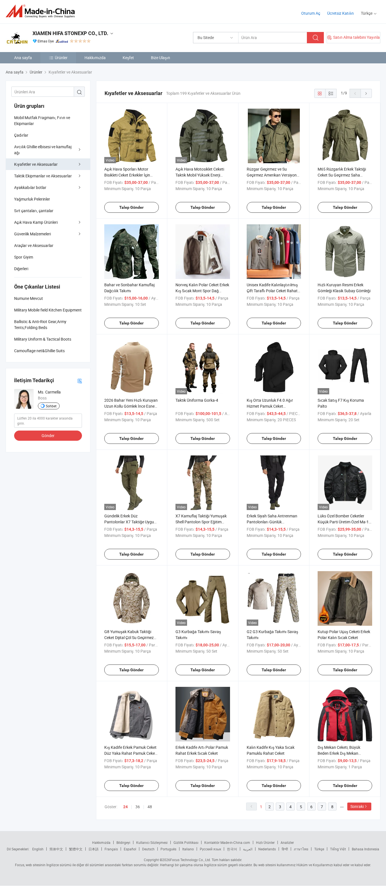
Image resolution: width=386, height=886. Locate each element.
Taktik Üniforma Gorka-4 (196, 400)
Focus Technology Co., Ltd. (190, 859)
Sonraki (357, 806)
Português (168, 849)
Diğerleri (21, 268)
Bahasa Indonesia (365, 849)
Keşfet (128, 57)
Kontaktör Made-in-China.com (227, 842)
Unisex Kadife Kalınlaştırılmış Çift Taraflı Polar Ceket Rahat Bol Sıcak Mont (272, 290)
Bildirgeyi (123, 842)
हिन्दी (285, 849)
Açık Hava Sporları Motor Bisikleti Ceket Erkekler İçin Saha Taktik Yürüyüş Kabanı (128, 175)
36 (137, 806)
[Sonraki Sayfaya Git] (366, 93)
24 (125, 807)
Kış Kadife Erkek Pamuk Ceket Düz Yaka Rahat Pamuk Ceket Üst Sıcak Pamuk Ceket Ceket (130, 753)
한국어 (232, 849)
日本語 (93, 849)
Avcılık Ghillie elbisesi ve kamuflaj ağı (42, 149)
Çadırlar (21, 135)
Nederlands (267, 849)
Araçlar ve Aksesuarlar (33, 245)
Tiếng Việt (338, 849)
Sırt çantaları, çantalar (33, 210)
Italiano (188, 849)
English (38, 849)
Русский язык (210, 849)
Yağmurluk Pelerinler (32, 199)
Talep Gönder (131, 207)
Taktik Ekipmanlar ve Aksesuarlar (43, 176)
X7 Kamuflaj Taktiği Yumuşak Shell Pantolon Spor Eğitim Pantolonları (201, 521)
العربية (247, 849)
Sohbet (51, 406)
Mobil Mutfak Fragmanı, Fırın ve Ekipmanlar (42, 120)
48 (150, 806)
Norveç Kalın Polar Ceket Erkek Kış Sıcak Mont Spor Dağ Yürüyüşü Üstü (202, 290)
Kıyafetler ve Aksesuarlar (36, 164)
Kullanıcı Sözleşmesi (152, 842)
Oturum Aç (310, 13)
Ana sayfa (23, 57)
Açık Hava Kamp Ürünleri (36, 222)
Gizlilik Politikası (186, 842)
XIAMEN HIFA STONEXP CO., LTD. (70, 33)
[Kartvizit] (79, 380)
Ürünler (61, 57)
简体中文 (56, 849)
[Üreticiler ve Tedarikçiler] (42, 11)
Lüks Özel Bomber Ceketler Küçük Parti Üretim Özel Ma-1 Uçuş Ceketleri (343, 521)
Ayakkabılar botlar (30, 187)
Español (130, 849)
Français (111, 849)
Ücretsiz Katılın (340, 13)
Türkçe (319, 849)
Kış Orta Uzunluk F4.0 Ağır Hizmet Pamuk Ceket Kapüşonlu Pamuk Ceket (270, 406)
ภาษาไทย (301, 849)
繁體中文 (76, 849)
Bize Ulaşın (160, 57)
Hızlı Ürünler (265, 842)
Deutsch (148, 849)
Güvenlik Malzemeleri (32, 233)
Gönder (48, 435)
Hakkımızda (95, 57)
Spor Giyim (23, 257)
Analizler (287, 842)
